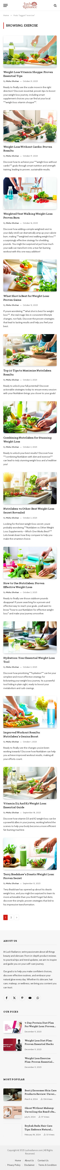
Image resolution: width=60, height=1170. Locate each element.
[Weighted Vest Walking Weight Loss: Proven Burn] (30, 193)
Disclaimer (29, 1165)
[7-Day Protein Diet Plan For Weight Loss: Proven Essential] (12, 1027)
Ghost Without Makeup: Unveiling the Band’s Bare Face (41, 1112)
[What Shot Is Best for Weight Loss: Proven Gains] (30, 275)
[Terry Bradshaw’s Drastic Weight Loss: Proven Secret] (30, 854)
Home (18, 1160)
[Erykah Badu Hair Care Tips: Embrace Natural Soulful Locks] (12, 1130)
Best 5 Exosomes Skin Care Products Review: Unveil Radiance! (40, 1094)
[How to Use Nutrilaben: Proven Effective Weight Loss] (30, 563)
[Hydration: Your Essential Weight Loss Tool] (30, 637)
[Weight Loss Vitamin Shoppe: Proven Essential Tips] (30, 51)
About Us (29, 1160)
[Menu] (5, 5)
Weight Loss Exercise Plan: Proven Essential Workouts (38, 1062)
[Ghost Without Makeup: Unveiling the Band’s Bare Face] (12, 1112)
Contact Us (43, 1160)
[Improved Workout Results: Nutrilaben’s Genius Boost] (30, 712)
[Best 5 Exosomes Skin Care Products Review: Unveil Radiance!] (12, 1094)
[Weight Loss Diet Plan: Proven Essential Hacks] (12, 1045)
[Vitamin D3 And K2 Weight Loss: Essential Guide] (30, 783)
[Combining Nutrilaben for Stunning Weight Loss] (30, 417)
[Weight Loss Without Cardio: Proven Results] (30, 126)
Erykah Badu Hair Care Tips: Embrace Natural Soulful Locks (38, 1129)
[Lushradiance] (30, 5)
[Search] (55, 5)
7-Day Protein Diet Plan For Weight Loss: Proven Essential (39, 1026)
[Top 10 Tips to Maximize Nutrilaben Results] (30, 350)
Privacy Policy (13, 1165)
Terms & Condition (47, 1165)
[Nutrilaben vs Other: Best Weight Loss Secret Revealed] (30, 488)
